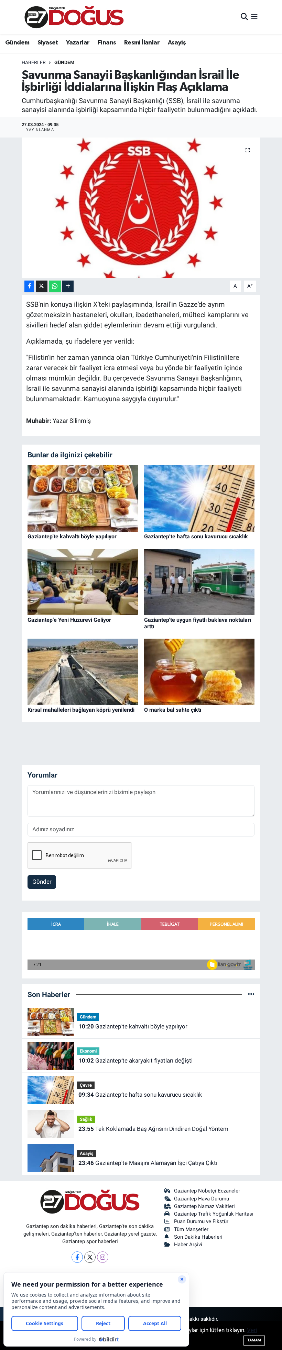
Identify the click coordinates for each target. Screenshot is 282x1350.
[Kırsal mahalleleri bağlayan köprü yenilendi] (83, 671)
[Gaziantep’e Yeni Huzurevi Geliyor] (83, 581)
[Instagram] (102, 1257)
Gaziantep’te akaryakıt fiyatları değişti (135, 1060)
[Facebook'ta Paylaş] (29, 286)
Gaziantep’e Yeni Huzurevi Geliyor (69, 620)
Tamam (254, 1340)
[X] (90, 1257)
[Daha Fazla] (68, 286)
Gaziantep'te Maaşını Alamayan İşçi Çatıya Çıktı (147, 1162)
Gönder (42, 881)
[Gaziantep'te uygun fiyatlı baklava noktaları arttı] (199, 581)
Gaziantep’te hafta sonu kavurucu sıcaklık (196, 536)
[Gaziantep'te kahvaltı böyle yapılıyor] (83, 498)
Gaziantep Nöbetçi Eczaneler (207, 1191)
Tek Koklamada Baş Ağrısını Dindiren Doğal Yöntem (153, 1128)
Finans (107, 43)
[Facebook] (77, 1257)
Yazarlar (77, 43)
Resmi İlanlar (142, 43)
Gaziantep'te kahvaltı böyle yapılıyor (72, 536)
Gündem (17, 43)
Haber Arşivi (188, 1244)
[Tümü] (251, 994)
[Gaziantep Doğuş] (74, 17)
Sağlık (86, 1119)
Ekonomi (88, 1051)
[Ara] (244, 16)
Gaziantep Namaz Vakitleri (204, 1206)
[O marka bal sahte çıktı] (199, 671)
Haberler (34, 62)
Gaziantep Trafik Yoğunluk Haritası (213, 1214)
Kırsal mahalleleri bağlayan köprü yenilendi (81, 710)
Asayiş (177, 43)
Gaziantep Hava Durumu (201, 1199)
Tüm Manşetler (191, 1229)
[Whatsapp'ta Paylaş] (55, 286)
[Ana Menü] (254, 16)
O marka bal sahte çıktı (172, 710)
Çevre (86, 1085)
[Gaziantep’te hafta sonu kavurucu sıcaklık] (199, 498)
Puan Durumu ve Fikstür (201, 1221)
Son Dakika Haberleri (198, 1237)
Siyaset (47, 43)
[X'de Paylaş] (41, 286)
